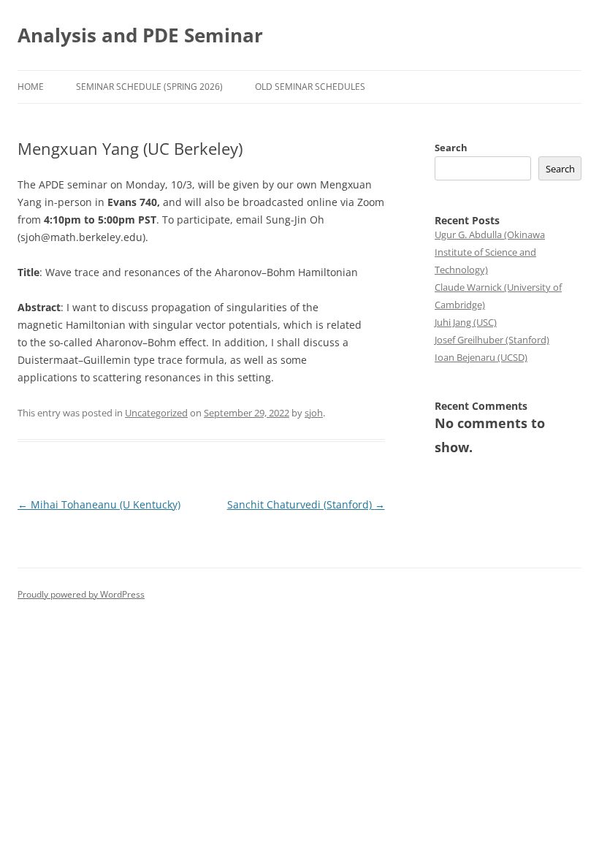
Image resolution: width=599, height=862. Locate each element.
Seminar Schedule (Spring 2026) (149, 86)
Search (451, 147)
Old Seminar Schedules (310, 86)
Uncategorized (156, 412)
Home (31, 86)
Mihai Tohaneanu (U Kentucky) (99, 504)
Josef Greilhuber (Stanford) (492, 339)
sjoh (314, 412)
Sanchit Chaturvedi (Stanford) (306, 504)
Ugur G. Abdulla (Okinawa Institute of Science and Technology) (490, 252)
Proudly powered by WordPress (81, 594)
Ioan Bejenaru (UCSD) (481, 357)
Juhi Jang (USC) (466, 322)
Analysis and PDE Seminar (140, 35)
